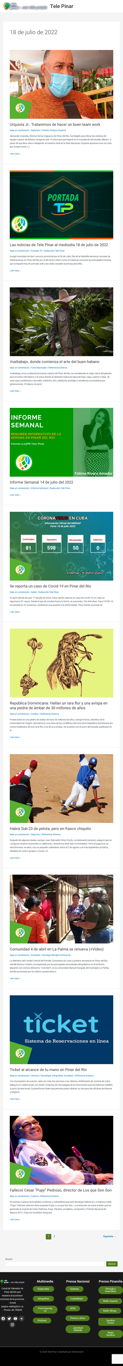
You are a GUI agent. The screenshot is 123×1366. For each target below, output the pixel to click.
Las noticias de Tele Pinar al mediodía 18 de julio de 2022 (59, 245)
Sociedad (35, 955)
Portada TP (36, 251)
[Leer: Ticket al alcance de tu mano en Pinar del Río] (61, 1029)
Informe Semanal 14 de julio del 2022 (41, 482)
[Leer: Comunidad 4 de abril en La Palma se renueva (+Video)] (61, 909)
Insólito (34, 714)
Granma (74, 1288)
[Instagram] (12, 1325)
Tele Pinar (61, 6)
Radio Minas (109, 1310)
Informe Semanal (39, 488)
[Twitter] (9, 1318)
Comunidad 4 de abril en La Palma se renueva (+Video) (57, 949)
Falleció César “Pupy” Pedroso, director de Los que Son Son (61, 1190)
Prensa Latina (77, 1318)
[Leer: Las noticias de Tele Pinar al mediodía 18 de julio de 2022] (61, 204)
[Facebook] (3, 1318)
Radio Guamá (110, 1301)
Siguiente (109, 1236)
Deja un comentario (19, 130)
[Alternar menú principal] (116, 6)
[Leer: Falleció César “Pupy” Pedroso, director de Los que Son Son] (61, 1150)
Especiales (43, 1288)
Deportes (35, 130)
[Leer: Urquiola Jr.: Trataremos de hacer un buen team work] (61, 84)
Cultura (34, 1196)
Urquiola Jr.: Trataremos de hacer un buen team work (55, 124)
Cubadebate (76, 1298)
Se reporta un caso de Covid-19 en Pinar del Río (50, 586)
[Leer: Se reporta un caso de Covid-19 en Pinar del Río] (61, 546)
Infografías (57, 1075)
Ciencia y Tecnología (41, 1075)
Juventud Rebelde (78, 1329)
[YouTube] (15, 1318)
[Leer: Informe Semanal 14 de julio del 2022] (61, 442)
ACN (72, 1308)
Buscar (8, 1259)
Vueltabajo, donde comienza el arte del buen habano (54, 361)
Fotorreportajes (38, 367)
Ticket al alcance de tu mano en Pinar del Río (48, 1069)
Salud (34, 592)
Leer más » (15, 153)
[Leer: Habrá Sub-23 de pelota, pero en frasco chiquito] (61, 788)
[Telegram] (21, 1318)
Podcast (42, 1320)
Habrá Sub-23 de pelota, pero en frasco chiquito (50, 828)
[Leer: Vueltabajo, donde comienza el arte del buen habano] (61, 321)
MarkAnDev (78, 1352)
